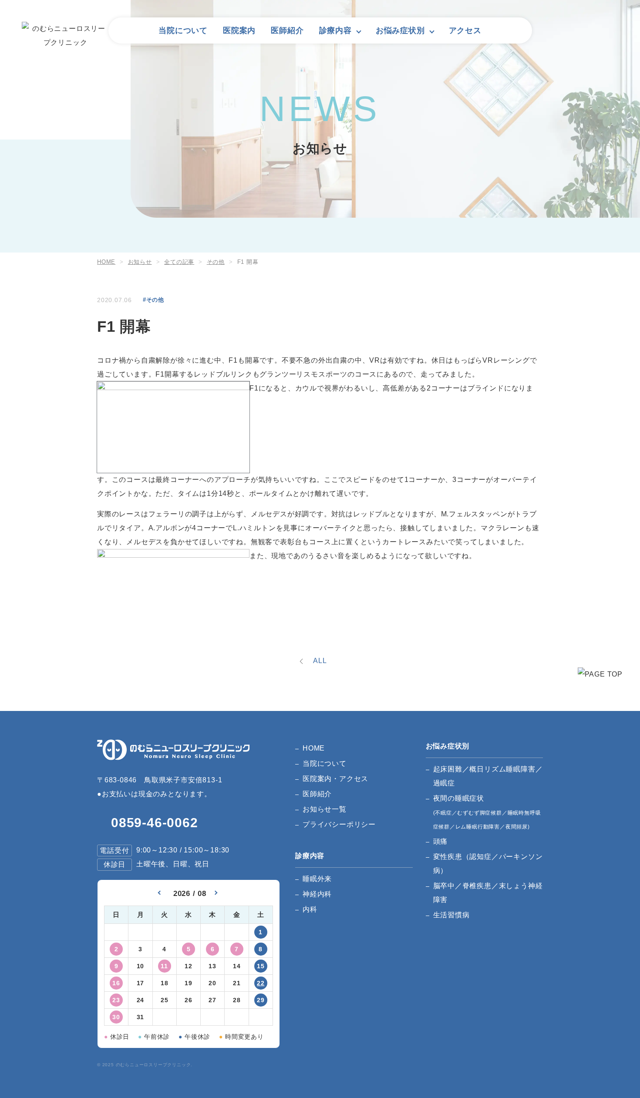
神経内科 (317, 894)
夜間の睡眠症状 (487, 812)
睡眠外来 (317, 878)
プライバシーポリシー (339, 824)
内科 (310, 909)
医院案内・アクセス (335, 778)
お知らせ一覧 (325, 809)
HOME (314, 748)
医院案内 (239, 30)
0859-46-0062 (154, 822)
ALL (320, 660)
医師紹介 (287, 30)
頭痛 (440, 841)
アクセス (465, 30)
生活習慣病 (451, 915)
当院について (183, 30)
